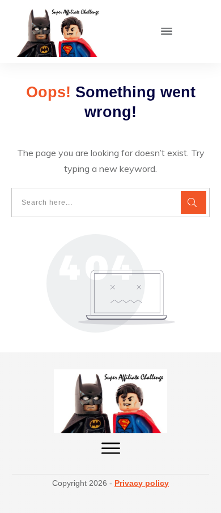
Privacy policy (141, 483)
